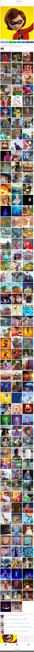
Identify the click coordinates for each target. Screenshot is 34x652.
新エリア (24, 2)
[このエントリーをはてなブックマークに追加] (21, 42)
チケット (12, 2)
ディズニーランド (4, 2)
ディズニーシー (9, 2)
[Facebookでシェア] (30, 42)
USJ (14, 2)
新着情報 (1, 2)
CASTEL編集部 (21, 2)
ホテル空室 (17, 2)
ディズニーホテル (27, 2)
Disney (2, 40)
